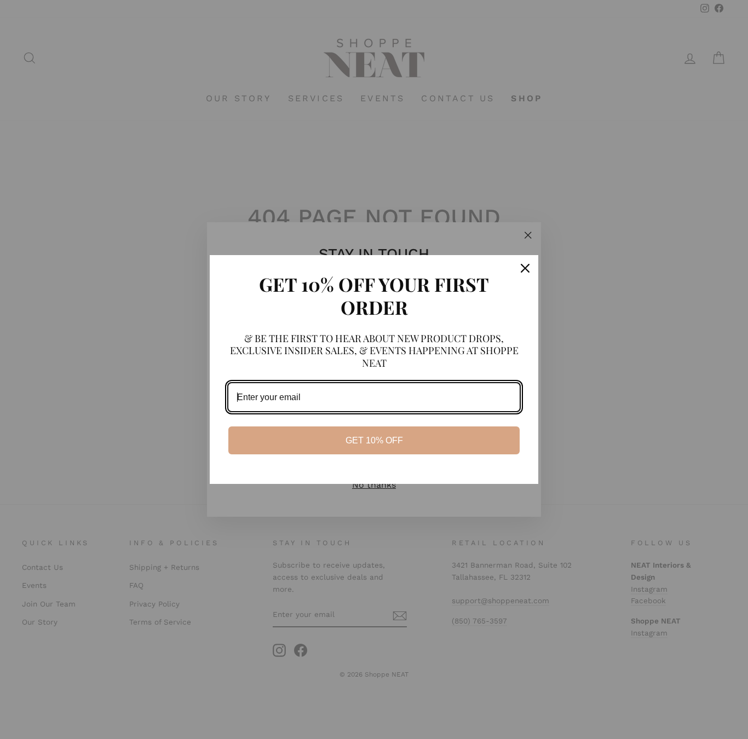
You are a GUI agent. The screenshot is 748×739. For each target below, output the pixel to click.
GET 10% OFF (374, 440)
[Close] (525, 268)
